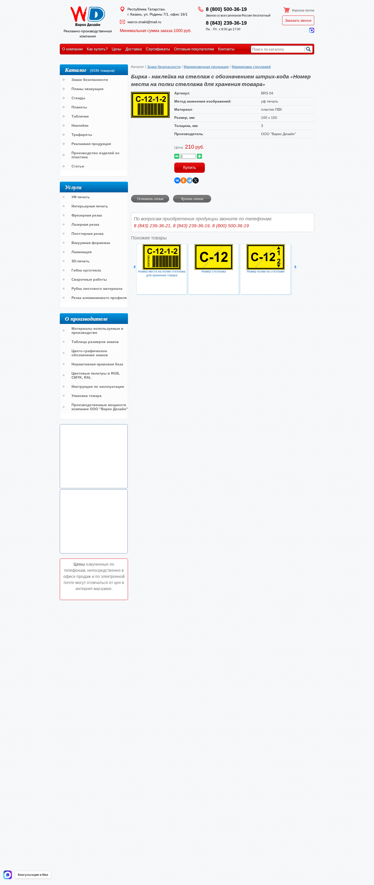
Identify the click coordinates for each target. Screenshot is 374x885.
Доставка (133, 49)
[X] (196, 180)
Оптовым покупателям (194, 49)
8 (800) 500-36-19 (226, 9)
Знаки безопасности (164, 67)
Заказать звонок (298, 20)
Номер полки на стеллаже (266, 271)
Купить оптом (192, 198)
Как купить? (97, 49)
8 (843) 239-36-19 (226, 22)
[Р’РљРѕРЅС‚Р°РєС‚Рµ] (177, 180)
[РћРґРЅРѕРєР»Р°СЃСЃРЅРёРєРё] (183, 180)
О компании (72, 49)
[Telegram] (189, 180)
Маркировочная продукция (206, 67)
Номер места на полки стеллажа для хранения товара (161, 273)
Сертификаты (158, 49)
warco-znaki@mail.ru (144, 22)
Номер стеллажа (214, 271)
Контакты (226, 49)
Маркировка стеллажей (251, 67)
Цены (116, 49)
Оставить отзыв (150, 198)
